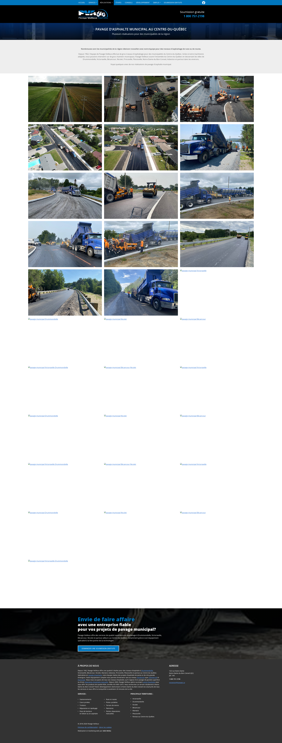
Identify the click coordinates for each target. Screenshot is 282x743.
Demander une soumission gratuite (98, 648)
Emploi (156, 2)
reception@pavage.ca (177, 683)
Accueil (81, 2)
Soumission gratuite (173, 2)
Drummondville (147, 670)
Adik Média (107, 731)
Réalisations (105, 2)
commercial (152, 677)
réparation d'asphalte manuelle (96, 682)
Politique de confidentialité (88, 727)
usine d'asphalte (149, 682)
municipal (81, 680)
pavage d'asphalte (95, 675)
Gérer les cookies (105, 727)
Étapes (118, 2)
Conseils (128, 2)
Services (93, 3)
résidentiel (141, 677)
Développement (143, 2)
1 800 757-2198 (194, 16)
